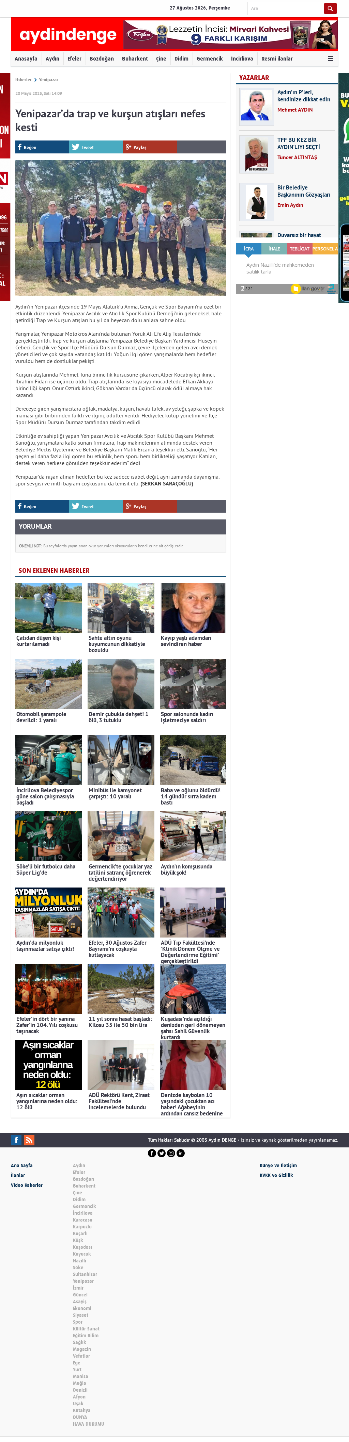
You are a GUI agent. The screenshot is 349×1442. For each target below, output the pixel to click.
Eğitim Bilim (85, 1336)
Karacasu (82, 1220)
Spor (77, 1322)
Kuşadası (82, 1247)
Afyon (79, 1397)
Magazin (82, 1349)
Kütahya (82, 1410)
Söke (78, 1268)
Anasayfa (26, 58)
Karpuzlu (82, 1227)
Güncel (80, 1295)
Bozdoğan (102, 58)
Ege (76, 1363)
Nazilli (79, 1261)
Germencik (210, 58)
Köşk (78, 1240)
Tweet (88, 147)
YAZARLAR (254, 78)
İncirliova (242, 58)
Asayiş (80, 1302)
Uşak (78, 1404)
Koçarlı (80, 1234)
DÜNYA (80, 1417)
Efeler (74, 58)
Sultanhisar (85, 1274)
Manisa (80, 1376)
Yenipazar (48, 79)
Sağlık (79, 1342)
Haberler (23, 79)
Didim (181, 58)
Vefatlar (81, 1356)
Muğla (79, 1383)
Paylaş (140, 147)
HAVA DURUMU (88, 1424)
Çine (161, 58)
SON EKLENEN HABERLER (54, 571)
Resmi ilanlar (277, 58)
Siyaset (80, 1315)
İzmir (78, 1288)
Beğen (30, 147)
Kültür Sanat (86, 1329)
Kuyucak (82, 1254)
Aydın (52, 58)
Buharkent (135, 58)
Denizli (80, 1390)
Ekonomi (82, 1308)
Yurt (77, 1370)
